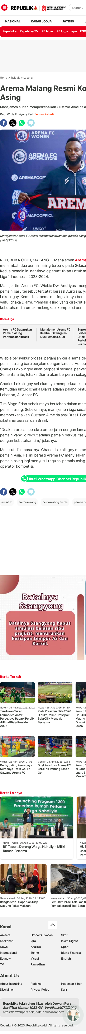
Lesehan (28, 77)
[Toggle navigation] (4, 7)
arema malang (27, 502)
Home (4, 77)
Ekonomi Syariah (42, 935)
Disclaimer (7, 989)
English (66, 958)
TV (2, 964)
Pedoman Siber (71, 983)
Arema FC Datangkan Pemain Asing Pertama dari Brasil (17, 333)
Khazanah (6, 941)
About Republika (11, 983)
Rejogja (15, 77)
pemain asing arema (55, 502)
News (4, 946)
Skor (64, 935)
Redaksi (36, 983)
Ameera (5, 935)
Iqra (33, 941)
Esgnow (5, 958)
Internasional (8, 952)
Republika (9, 31)
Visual (35, 958)
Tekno (35, 952)
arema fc (6, 502)
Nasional (12, 21)
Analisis (36, 946)
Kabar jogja (41, 21)
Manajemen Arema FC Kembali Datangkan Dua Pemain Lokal (55, 333)
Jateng (68, 21)
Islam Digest (69, 941)
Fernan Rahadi (44, 114)
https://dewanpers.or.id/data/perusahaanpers (33, 1012)
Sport (64, 946)
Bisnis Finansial (71, 952)
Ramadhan (38, 964)
